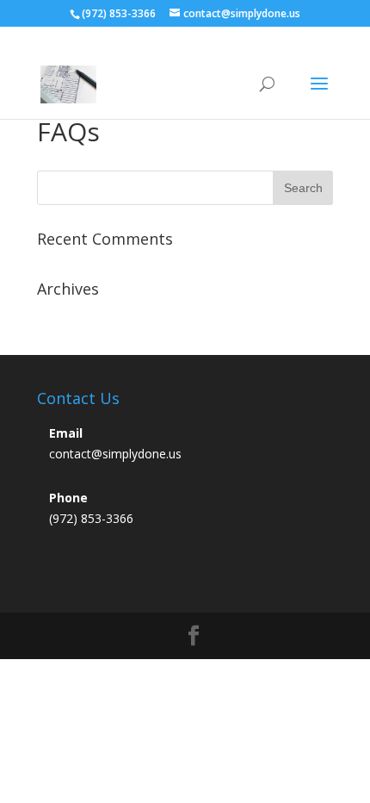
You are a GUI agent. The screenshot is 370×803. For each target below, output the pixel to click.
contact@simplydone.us (115, 453)
